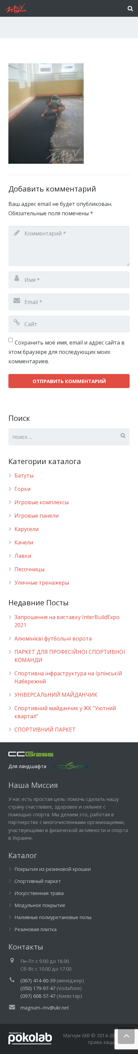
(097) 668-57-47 (37, 996)
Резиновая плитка (35, 929)
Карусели (26, 529)
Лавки (22, 555)
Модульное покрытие (39, 905)
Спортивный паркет (37, 881)
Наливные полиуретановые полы (52, 917)
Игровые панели (36, 515)
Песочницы (29, 569)
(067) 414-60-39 (37, 980)
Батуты (23, 475)
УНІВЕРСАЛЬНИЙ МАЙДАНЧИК (55, 694)
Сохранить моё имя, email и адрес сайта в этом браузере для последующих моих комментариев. (66, 352)
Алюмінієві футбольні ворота (53, 638)
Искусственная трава (39, 893)
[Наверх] (126, 1035)
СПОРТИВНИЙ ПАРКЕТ (45, 729)
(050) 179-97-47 (37, 988)
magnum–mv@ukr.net (44, 1007)
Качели (23, 542)
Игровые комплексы (41, 502)
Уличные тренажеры (41, 582)
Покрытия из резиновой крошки (52, 869)
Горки (22, 489)
